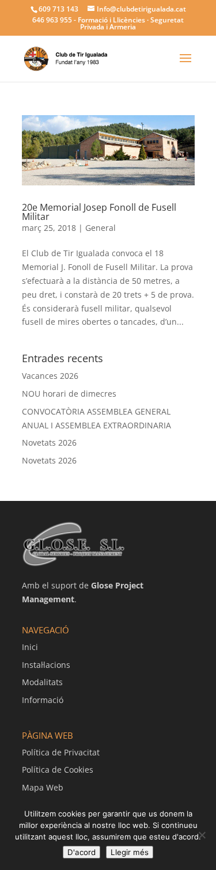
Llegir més (130, 852)
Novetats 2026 (49, 442)
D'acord (81, 852)
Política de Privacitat (61, 752)
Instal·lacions (46, 664)
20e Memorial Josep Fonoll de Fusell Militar (99, 212)
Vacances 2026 (50, 375)
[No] (201, 835)
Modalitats (42, 682)
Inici (30, 646)
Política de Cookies (57, 769)
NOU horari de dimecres (69, 393)
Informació (42, 699)
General (100, 227)
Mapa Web (42, 787)
